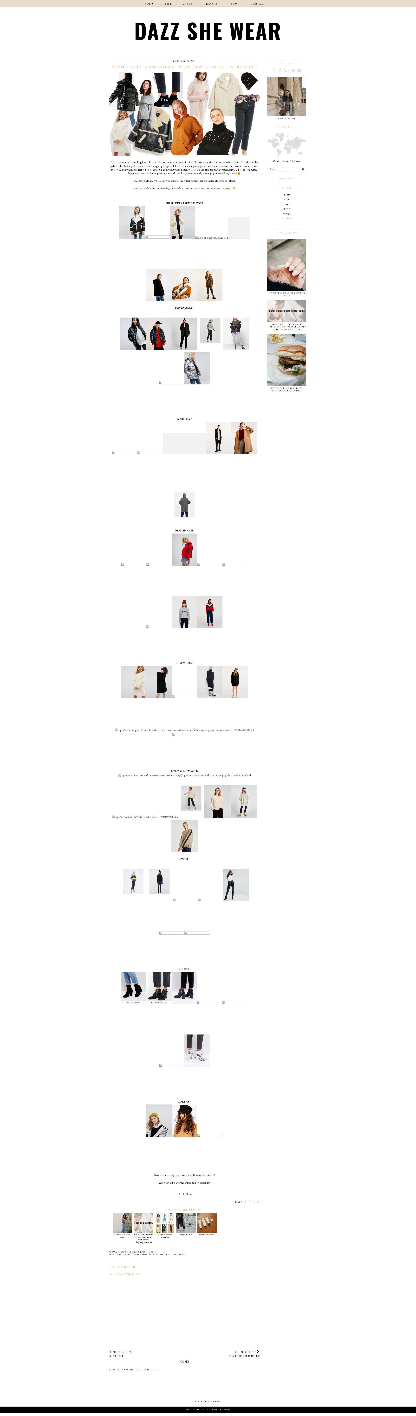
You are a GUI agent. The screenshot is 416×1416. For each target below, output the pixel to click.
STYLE (188, 3)
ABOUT (234, 3)
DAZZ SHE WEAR (208, 30)
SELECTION (157, 1254)
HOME (149, 3)
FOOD (287, 199)
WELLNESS (287, 218)
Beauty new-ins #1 (207, 1234)
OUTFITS (287, 209)
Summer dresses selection (165, 1236)
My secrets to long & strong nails (287, 294)
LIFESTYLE (287, 204)
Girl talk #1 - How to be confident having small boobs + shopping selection (143, 1238)
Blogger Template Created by (208, 1410)
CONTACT (258, 3)
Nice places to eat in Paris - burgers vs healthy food (287, 389)
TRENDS (182, 1254)
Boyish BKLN (186, 1234)
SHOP (166, 1254)
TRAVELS (210, 3)
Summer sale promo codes (122, 1236)
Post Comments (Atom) (144, 1369)
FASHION (128, 1254)
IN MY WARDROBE (142, 1254)
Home (184, 1361)
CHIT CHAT (117, 1254)
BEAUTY (287, 195)
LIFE (168, 3)
